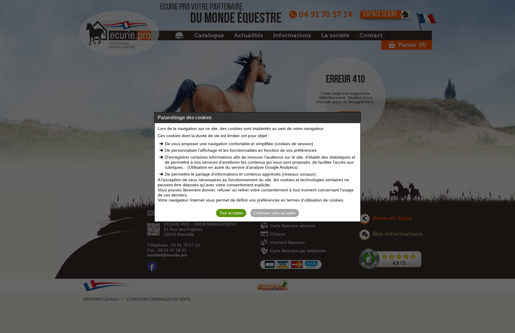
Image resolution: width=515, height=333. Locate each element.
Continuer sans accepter (275, 213)
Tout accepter (231, 213)
